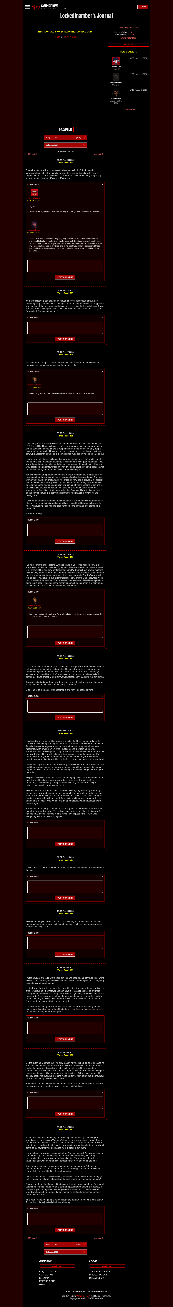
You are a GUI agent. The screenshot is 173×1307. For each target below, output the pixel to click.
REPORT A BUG (47, 1281)
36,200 (131, 34)
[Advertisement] (65, 81)
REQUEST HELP (47, 1271)
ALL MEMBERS (128, 109)
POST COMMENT (65, 277)
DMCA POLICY (96, 1278)
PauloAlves (116, 67)
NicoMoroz (116, 98)
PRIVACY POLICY (98, 1275)
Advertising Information (128, 28)
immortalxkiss (34, 230)
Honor (57, 37)
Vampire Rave (83, 1296)
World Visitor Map (128, 38)
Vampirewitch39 (34, 385)
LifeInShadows (34, 198)
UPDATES (44, 1284)
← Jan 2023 (31, 154)
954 (130, 32)
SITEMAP (44, 1278)
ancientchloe (116, 82)
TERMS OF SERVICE (100, 1271)
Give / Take (70, 37)
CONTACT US (46, 1275)
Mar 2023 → (99, 154)
